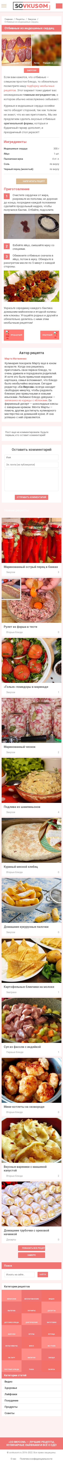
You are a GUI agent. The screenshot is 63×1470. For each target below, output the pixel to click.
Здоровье (11, 1387)
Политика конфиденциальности (36, 1459)
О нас (13, 1459)
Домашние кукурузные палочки (26, 927)
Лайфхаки (11, 1394)
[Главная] (31, 6)
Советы (10, 1413)
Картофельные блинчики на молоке (29, 987)
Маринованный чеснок (19, 747)
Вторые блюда (14, 632)
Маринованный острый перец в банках (31, 567)
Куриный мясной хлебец (21, 866)
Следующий (47, 335)
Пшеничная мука (13, 158)
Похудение (11, 1400)
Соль (7, 164)
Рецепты (20, 19)
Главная (9, 19)
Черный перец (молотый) (18, 169)
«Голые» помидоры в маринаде (26, 687)
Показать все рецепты (33, 1248)
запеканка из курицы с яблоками (26, 400)
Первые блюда (14, 1052)
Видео (8, 1381)
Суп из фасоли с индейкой (22, 1047)
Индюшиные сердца (15, 148)
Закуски (32, 19)
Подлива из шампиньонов (22, 807)
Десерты (11, 1239)
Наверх (32, 1255)
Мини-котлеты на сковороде (24, 1106)
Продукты (11, 1406)
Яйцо (7, 153)
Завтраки (11, 992)
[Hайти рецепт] (59, 6)
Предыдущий (16, 335)
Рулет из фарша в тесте (20, 627)
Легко (36, 63)
